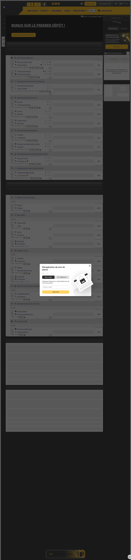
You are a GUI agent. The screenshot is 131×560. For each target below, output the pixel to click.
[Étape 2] (47, 273)
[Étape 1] (42, 273)
